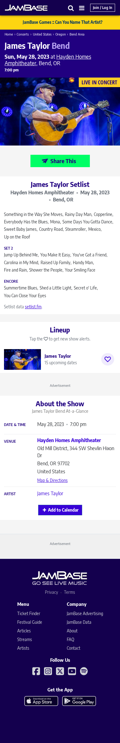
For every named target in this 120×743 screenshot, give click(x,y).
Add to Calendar (63, 510)
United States (42, 34)
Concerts (23, 34)
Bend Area (77, 34)
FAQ (70, 639)
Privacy (51, 592)
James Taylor (50, 493)
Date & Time (15, 425)
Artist (10, 494)
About (72, 630)
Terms (69, 592)
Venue (10, 441)
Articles (24, 630)
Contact (73, 648)
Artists (23, 648)
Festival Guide (29, 622)
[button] (71, 8)
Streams (24, 639)
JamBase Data (79, 622)
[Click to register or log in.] (107, 359)
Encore (11, 281)
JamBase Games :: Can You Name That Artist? (62, 22)
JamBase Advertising (85, 613)
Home (9, 34)
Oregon (60, 34)
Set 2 (8, 248)
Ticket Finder (28, 613)
